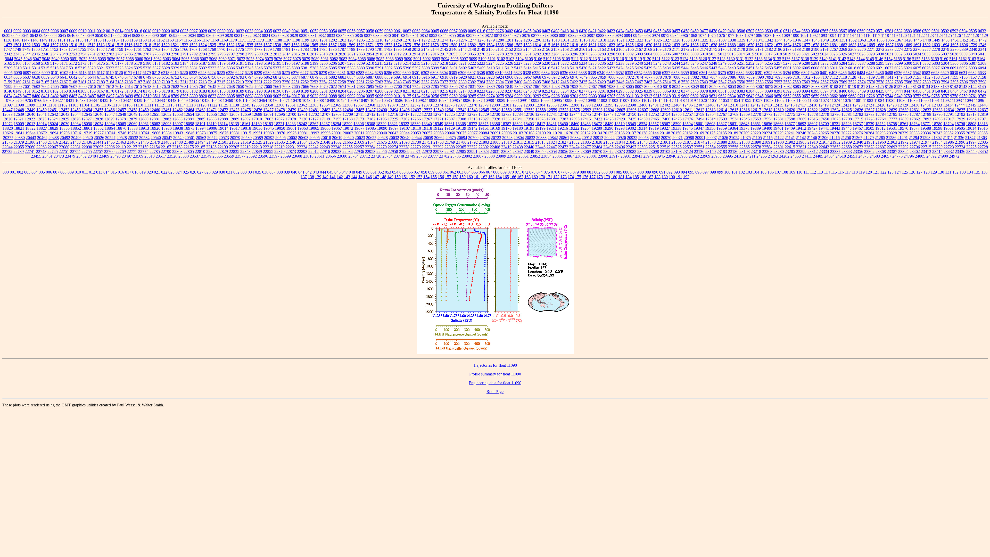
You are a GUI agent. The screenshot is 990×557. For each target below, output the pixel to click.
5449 (732, 68)
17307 (449, 119)
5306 (964, 63)
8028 (685, 86)
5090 (408, 58)
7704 (407, 86)
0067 (453, 31)
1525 (212, 45)
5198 (305, 63)
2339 (964, 49)
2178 (732, 49)
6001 (787, 68)
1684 (861, 45)
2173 (694, 49)
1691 (917, 45)
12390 (585, 105)
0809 (220, 35)
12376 (449, 105)
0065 (435, 31)
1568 (342, 45)
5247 (704, 63)
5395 (398, 68)
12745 (586, 114)
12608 (654, 110)
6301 (416, 72)
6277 (304, 72)
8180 (184, 91)
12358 (268, 105)
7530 (685, 82)
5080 (315, 58)
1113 (841, 35)
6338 (583, 72)
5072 (241, 58)
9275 (500, 96)
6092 (963, 68)
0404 (518, 31)
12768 (733, 114)
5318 (73, 68)
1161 (152, 40)
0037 (277, 31)
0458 (685, 31)
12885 (200, 119)
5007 (676, 54)
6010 (824, 68)
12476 (257, 110)
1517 (138, 45)
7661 (277, 86)
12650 (143, 114)
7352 (425, 82)
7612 (110, 86)
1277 (472, 40)
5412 (509, 68)
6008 (815, 68)
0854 (442, 35)
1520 (165, 45)
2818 (323, 54)
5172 (73, 63)
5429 (648, 68)
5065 (185, 58)
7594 (945, 82)
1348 (815, 40)
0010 (82, 31)
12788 (926, 114)
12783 (869, 114)
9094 (361, 96)
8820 (203, 96)
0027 (193, 31)
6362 (712, 72)
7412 (555, 82)
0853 (433, 35)
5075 (269, 58)
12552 (529, 110)
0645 (62, 35)
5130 (731, 58)
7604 (45, 86)
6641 (64, 77)
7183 (101, 82)
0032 (240, 31)
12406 (687, 105)
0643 (43, 35)
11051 (713, 100)
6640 (55, 77)
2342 (8, 54)
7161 (26, 82)
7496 (657, 82)
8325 (639, 91)
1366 (890, 40)
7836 (481, 86)
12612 (699, 110)
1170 (233, 40)
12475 (246, 110)
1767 (193, 49)
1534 (240, 45)
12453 (75, 110)
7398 (509, 82)
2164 (611, 49)
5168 (36, 63)
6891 (398, 77)
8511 (157, 96)
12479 (291, 110)
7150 (908, 77)
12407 (699, 105)
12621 (801, 110)
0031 (231, 31)
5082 (334, 58)
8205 (351, 91)
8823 (212, 96)
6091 (954, 68)
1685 (871, 45)
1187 (269, 40)
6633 (982, 72)
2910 (379, 54)
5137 (795, 58)
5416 (546, 68)
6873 (286, 77)
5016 (759, 54)
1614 (537, 45)
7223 (277, 82)
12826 (75, 119)
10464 (262, 100)
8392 (787, 91)
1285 (528, 40)
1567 (332, 45)
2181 (759, 49)
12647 (109, 114)
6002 (797, 68)
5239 (629, 63)
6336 (564, 72)
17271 (438, 119)
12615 (733, 110)
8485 (73, 96)
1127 (966, 35)
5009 (694, 54)
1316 (583, 40)
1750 (35, 49)
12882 (166, 119)
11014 (658, 100)
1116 (867, 35)
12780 (835, 114)
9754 (926, 96)
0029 (212, 31)
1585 (500, 45)
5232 (564, 63)
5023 (815, 54)
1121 (912, 35)
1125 (948, 35)
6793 (240, 77)
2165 (620, 49)
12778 (812, 114)
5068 (213, 58)
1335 (704, 40)
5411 (500, 68)
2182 (769, 49)
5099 (473, 58)
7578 (880, 82)
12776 (801, 114)
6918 (444, 77)
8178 (166, 91)
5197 (296, 63)
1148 (34, 40)
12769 (744, 114)
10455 (194, 100)
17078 (291, 119)
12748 (608, 114)
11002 (602, 100)
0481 (732, 31)
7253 (314, 82)
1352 (852, 40)
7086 (732, 77)
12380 (495, 105)
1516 (128, 45)
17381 (552, 119)
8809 (193, 96)
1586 (509, 45)
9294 (546, 96)
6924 (500, 77)
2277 (926, 49)
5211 (379, 63)
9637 (741, 96)
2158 (564, 49)
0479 (722, 31)
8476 (17, 96)
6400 (815, 72)
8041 (704, 86)
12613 (710, 110)
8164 (73, 91)
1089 (786, 35)
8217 (462, 91)
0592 (945, 31)
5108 (556, 58)
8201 (323, 91)
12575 (575, 110)
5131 (740, 58)
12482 (325, 110)
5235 (592, 63)
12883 (177, 119)
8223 (481, 91)
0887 (591, 35)
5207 (342, 63)
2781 (91, 54)
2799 (249, 54)
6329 (536, 72)
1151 (61, 40)
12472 (223, 110)
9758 (954, 96)
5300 (908, 63)
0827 (275, 35)
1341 (760, 40)
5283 (834, 63)
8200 (314, 91)
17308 (461, 119)
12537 (427, 110)
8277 (583, 91)
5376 (268, 68)
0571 (880, 31)
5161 (953, 58)
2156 (546, 49)
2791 (184, 54)
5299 (899, 63)
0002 (17, 31)
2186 (778, 49)
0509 (769, 31)
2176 (722, 49)
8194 (268, 91)
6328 (527, 72)
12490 (382, 110)
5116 (620, 58)
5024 (824, 54)
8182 (193, 91)
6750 (156, 77)
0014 (119, 31)
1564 (305, 45)
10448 (171, 100)
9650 (778, 96)
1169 (224, 40)
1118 (885, 35)
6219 (174, 72)
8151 (26, 91)
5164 (981, 58)
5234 (583, 63)
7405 (537, 82)
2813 (277, 54)
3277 (490, 54)
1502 (26, 45)
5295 (880, 63)
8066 (750, 86)
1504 (45, 45)
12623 (824, 110)
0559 (806, 31)
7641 (203, 86)
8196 (277, 91)
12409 (721, 105)
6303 (434, 72)
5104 (519, 58)
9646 (769, 96)
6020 (871, 68)
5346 (258, 68)
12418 (812, 105)
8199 (305, 91)
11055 (746, 100)
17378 (540, 119)
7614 (129, 86)
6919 (453, 77)
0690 (155, 35)
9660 (824, 96)
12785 (892, 114)
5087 (380, 58)
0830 (303, 35)
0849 (405, 35)
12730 (495, 114)
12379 (483, 105)
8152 (36, 91)
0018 (147, 31)
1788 (351, 49)
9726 (871, 96)
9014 (286, 96)
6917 (435, 77)
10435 (103, 100)
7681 (351, 86)
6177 (137, 72)
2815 (296, 54)
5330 (184, 68)
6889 (388, 77)
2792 (193, 54)
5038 (954, 54)
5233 (574, 63)
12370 (392, 105)
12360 (279, 105)
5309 (8, 68)
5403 (472, 68)
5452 (759, 68)
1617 (564, 45)
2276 (917, 49)
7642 (212, 86)
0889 (609, 35)
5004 (648, 54)
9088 (333, 96)
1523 (193, 45)
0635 (6, 35)
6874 (296, 77)
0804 (192, 35)
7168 (73, 82)
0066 (444, 31)
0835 (349, 35)
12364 (324, 105)
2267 (834, 49)
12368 (370, 105)
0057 (361, 31)
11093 (957, 100)
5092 (427, 58)
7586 (908, 82)
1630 (648, 45)
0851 (414, 35)
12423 (857, 105)
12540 (438, 110)
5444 (685, 68)
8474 (8, 96)
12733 (506, 114)
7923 (555, 86)
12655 (200, 114)
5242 (657, 63)
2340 (973, 49)
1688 (899, 45)
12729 (483, 114)
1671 (759, 45)
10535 (387, 100)
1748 (17, 49)
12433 (937, 105)
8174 (138, 91)
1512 (91, 45)
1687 (889, 45)
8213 (425, 91)
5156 (907, 58)
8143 (963, 86)
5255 (769, 63)
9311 (630, 96)
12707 (325, 114)
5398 (426, 68)
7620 (166, 86)
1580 (453, 45)
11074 (835, 100)
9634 (732, 96)
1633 (676, 45)
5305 (954, 63)
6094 (982, 68)
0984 (674, 35)
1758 (110, 49)
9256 (435, 96)
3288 (592, 54)
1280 (500, 40)
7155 (954, 77)
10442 (148, 100)
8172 (119, 91)
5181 (156, 63)
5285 (852, 63)
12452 (64, 110)
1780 (277, 49)
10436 (114, 100)
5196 (286, 63)
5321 (101, 68)
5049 (55, 58)
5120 (647, 58)
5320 (91, 68)
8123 (870, 86)
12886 (211, 119)
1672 (769, 45)
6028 (945, 68)
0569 (861, 31)
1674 (787, 45)
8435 (880, 91)
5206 (333, 63)
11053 (724, 100)
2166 (629, 49)
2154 (527, 49)
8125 (880, 86)
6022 (889, 68)
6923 (490, 77)
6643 (82, 77)
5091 (417, 58)
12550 (506, 110)
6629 (944, 72)
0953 (646, 35)
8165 (82, 91)
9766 (38, 100)
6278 (314, 72)
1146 (16, 40)
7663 (286, 86)
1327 (667, 40)
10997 (579, 100)
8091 (825, 86)
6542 (917, 72)
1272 (426, 40)
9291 (528, 96)
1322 (630, 40)
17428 (608, 119)
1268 (398, 40)
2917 (444, 54)
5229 (537, 63)
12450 (41, 110)
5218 (444, 63)
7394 (500, 82)
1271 (416, 40)
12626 (858, 110)
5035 (926, 54)
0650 (99, 35)
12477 (268, 110)
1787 (342, 49)
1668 (732, 45)
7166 (54, 82)
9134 (416, 96)
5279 (797, 63)
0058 (370, 31)
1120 (903, 35)
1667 (722, 45)
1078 (739, 35)
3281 (527, 54)
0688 (136, 35)
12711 (359, 114)
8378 (704, 91)
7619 (156, 86)
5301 (917, 63)
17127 (313, 119)
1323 (639, 40)
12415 (778, 105)
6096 (18, 72)
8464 (954, 91)
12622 (812, 110)
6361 (703, 72)
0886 (582, 35)
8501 (138, 96)
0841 (396, 35)
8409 (861, 91)
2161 (583, 49)
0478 (713, 31)
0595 (973, 31)
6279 (323, 72)
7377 (444, 82)
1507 (54, 45)
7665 (296, 86)
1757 (100, 49)
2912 (397, 54)
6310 (499, 72)
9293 (537, 96)
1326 (658, 40)
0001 (8, 31)
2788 (156, 54)
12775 (790, 114)
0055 (342, 31)
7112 (834, 77)
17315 (472, 119)
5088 (389, 58)
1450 (945, 40)
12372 (415, 105)
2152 (509, 49)
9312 (639, 96)
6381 (731, 72)
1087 (767, 35)
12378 (472, 105)
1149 (43, 40)
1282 (518, 40)
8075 (769, 86)
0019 (156, 31)
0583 (908, 31)
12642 (53, 114)
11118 (191, 105)
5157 (916, 58)
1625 (629, 45)
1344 (778, 40)
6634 (8, 77)
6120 (119, 72)
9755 (935, 96)
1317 (593, 40)
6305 (453, 72)
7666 (305, 86)
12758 (699, 114)
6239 (267, 72)
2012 (416, 49)
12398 (631, 105)
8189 (240, 91)
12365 (336, 105)
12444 (959, 105)
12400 (642, 105)
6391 (759, 72)
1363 (862, 40)
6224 (212, 72)
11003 (613, 100)
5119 (638, 58)
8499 (129, 96)
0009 (73, 31)
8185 (221, 91)
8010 (658, 86)
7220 (249, 82)
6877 (305, 77)
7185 (119, 82)
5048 (46, 58)
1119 (894, 35)
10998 (591, 100)
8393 (797, 91)
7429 (602, 82)
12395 (608, 105)
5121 (656, 58)
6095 (8, 72)
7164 (36, 82)
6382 (740, 72)
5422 (602, 68)
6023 (898, 68)
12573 (563, 110)
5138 (805, 58)
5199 (314, 63)
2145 (444, 49)
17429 (620, 119)
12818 (971, 114)
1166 (197, 40)
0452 (629, 31)
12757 (688, 114)
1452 (964, 40)
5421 (592, 68)
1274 (444, 40)
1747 (8, 49)
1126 (957, 35)
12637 (983, 110)
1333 (685, 40)
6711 (101, 77)
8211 (407, 91)
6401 (824, 72)
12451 (53, 110)
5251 (741, 63)
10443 (160, 100)
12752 (654, 114)
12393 (597, 105)
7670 (323, 86)
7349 (416, 82)
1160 (143, 40)
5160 (944, 58)
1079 (749, 35)
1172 (251, 40)
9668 (852, 96)
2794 (203, 54)
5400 (444, 68)
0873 (498, 35)
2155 (537, 49)
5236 (602, 63)
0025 (184, 31)
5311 (27, 68)
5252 (750, 63)
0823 (257, 35)
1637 (704, 45)
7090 (760, 77)
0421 (592, 31)
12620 (790, 110)
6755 (203, 77)
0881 (563, 35)
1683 (852, 45)
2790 (175, 54)
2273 (889, 49)
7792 (444, 86)
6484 (861, 72)
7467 (639, 82)
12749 (620, 114)
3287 (583, 54)
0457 (676, 31)
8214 (435, 91)
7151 (917, 77)
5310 (17, 68)
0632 (982, 31)
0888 (600, 35)
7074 (639, 77)
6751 (166, 77)
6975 (565, 77)
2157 (555, 49)
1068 (693, 35)
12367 (358, 105)
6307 (471, 72)
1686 (880, 45)
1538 (277, 45)
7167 (64, 82)
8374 (685, 91)
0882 (572, 35)
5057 (120, 58)
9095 (370, 96)
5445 (694, 68)
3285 (564, 54)
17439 (642, 119)
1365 (880, 40)
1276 (463, 40)
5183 (175, 63)
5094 (445, 58)
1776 (240, 49)
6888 (379, 77)
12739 (540, 114)
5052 (83, 58)
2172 (685, 49)
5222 (472, 63)
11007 (624, 100)
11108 (128, 105)
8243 (518, 91)
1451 (955, 40)
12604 (609, 110)
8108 (834, 86)
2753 (73, 54)
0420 (583, 31)
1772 (230, 49)
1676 (797, 45)
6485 (870, 72)
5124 (684, 58)
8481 (45, 96)
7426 (592, 82)
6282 (351, 72)
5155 (898, 58)
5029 (871, 54)
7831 (472, 86)
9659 (815, 96)
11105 (95, 105)
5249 (722, 63)
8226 (490, 91)
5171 (64, 63)
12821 (18, 119)
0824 (266, 35)
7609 (82, 86)
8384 (750, 91)
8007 (639, 86)
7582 (889, 82)
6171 (128, 72)
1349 (825, 40)
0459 (694, 31)
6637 (27, 77)
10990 (511, 100)
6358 (675, 72)
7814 (463, 86)
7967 (593, 86)
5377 (277, 68)
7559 (797, 82)
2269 (852, 49)
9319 (676, 96)
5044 (9, 58)
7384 (481, 82)
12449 (30, 110)
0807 (210, 35)
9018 (305, 96)
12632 (926, 110)
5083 (343, 58)
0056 (351, 31)
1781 (286, 49)
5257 (778, 63)
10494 (341, 100)
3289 (602, 54)
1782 (295, 49)
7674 (342, 86)
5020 (796, 54)
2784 (119, 54)
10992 (534, 100)
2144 (435, 49)
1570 (360, 45)
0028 (203, 31)
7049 (583, 77)
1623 (611, 45)
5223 (481, 63)
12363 (313, 105)
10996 (568, 100)
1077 (730, 35)
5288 (871, 63)
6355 (648, 72)
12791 (949, 114)
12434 (948, 105)
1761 (138, 49)
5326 (147, 68)
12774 (778, 114)
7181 (82, 82)
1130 (7, 40)
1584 (490, 45)
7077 (648, 77)
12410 (733, 105)
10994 (545, 100)
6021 (880, 68)
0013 (110, 31)
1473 (8, 45)
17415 (586, 119)
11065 (802, 100)
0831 (312, 35)
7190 (166, 82)
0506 (741, 31)
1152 (71, 40)
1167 (206, 40)
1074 (702, 35)
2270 (861, 49)
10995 (557, 100)
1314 (565, 40)
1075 (711, 35)
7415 (564, 82)
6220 (184, 72)
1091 (804, 35)
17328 (495, 119)
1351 (843, 40)
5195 (277, 63)
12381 (506, 105)
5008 (685, 54)
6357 (666, 72)
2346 (45, 54)
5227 (518, 63)
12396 (619, 105)
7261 (360, 82)
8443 (889, 91)
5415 (537, 68)
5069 (222, 58)
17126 (302, 119)
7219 (240, 82)
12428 (891, 105)
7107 (825, 77)
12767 (722, 114)
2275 (908, 49)
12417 (801, 105)
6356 (657, 72)
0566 (833, 31)
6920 (463, 77)
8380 (713, 91)
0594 (963, 31)
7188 (147, 82)
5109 (566, 58)
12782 (858, 114)
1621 (592, 45)
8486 (82, 96)
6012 (843, 68)
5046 (27, 58)
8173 (129, 91)
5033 (908, 54)
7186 (129, 82)
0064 (426, 31)
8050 (713, 86)
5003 (639, 54)
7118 (843, 77)
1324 (648, 40)
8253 (555, 91)
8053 (732, 86)
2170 (667, 49)
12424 (869, 105)
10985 (455, 100)
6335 (555, 72)
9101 (398, 96)
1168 (215, 40)
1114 (850, 35)
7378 (453, 82)
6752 (175, 77)
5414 (527, 68)
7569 (843, 82)
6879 (314, 77)
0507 (750, 31)
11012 (646, 100)
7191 (175, 82)
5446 (704, 68)
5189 (221, 63)
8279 (592, 91)
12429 (903, 105)
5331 (193, 68)
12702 (314, 114)
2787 (147, 54)
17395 (574, 119)
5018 (778, 54)
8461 (945, 91)
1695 (954, 45)
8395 (815, 91)
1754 (73, 49)
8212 (416, 91)
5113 (593, 58)
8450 (917, 91)
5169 (45, 63)
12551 (518, 110)
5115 (611, 58)
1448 (927, 40)
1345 (787, 40)
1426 (908, 40)
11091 (935, 100)
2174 (704, 49)
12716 (393, 114)
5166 (17, 63)
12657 (223, 114)
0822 (247, 35)
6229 (258, 72)
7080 (676, 77)
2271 (871, 49)
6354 (638, 72)
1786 (332, 49)
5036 (935, 54)
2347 (54, 54)
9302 (583, 96)
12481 (314, 110)
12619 (778, 110)
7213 (203, 82)
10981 (409, 100)
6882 (333, 77)
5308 (982, 63)
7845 (500, 86)
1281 (509, 40)
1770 (221, 49)
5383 (314, 68)
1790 (370, 49)
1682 (843, 45)
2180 (750, 49)
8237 (509, 91)
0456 (667, 31)
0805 (201, 35)
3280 (518, 54)
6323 (518, 72)
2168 (648, 49)
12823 (41, 119)
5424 (620, 68)
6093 (973, 68)
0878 (544, 35)
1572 (379, 45)
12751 (642, 114)
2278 (936, 49)
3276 (481, 54)
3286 (574, 54)
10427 (58, 100)
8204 (342, 91)
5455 (778, 68)
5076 (278, 58)
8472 (982, 91)
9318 (667, 96)
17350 (529, 119)
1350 (834, 40)
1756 (91, 49)
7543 (704, 82)
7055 (593, 77)
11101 (52, 105)
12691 (268, 114)
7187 (138, 82)
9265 (472, 96)
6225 (221, 72)
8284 (611, 91)
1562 (286, 45)
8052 (723, 86)
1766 (184, 49)
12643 (64, 114)
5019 (787, 54)
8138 (935, 86)
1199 (305, 40)
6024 (908, 68)
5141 (833, 58)
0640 (15, 35)
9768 (47, 100)
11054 (735, 100)
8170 (110, 91)
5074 (259, 58)
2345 (36, 54)
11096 (979, 100)
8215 (444, 91)
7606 (64, 86)
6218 (165, 72)
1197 (287, 40)
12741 (552, 114)
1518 (147, 45)
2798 (240, 54)
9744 (889, 96)
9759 (963, 96)
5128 (721, 58)
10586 (398, 100)
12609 (665, 110)
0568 (852, 31)
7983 (611, 86)
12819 (983, 114)
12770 (756, 114)
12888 (223, 119)
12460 (155, 110)
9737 (880, 96)
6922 (481, 77)
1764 (165, 49)
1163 (170, 40)
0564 (815, 31)
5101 (492, 58)
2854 (370, 54)
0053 (323, 31)
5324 (129, 68)
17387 (563, 119)
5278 (787, 63)
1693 (936, 45)
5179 (138, 63)
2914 (416, 54)
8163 (64, 91)
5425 (629, 68)
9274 (490, 96)
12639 (19, 114)
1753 (63, 49)
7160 (17, 82)
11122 (212, 105)
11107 (117, 105)
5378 (286, 68)
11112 (159, 105)
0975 (665, 35)
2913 (407, 54)
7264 (388, 82)
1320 (611, 40)
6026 (926, 68)
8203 (333, 91)
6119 (110, 72)
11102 (63, 105)
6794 (249, 77)
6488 (889, 72)
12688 (257, 114)
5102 (501, 58)
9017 (296, 96)
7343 (397, 82)
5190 (231, 63)
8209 (388, 91)
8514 (166, 96)
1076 (721, 35)
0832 (322, 35)
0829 (294, 35)
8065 (741, 86)
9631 (713, 96)
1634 (685, 45)
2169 (657, 49)
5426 (639, 68)
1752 (54, 49)
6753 (184, 77)
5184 (184, 63)
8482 (55, 96)
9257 (444, 96)
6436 (842, 72)
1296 (537, 40)
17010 (257, 119)
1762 (147, 49)
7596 (964, 82)
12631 (915, 110)
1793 (388, 49)
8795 (184, 96)
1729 (973, 45)
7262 (370, 82)
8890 (221, 96)
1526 (221, 45)
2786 (138, 54)
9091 (342, 96)
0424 (620, 31)
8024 (676, 86)
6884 (351, 77)
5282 (824, 63)
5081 (324, 58)
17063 (268, 119)
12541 (450, 110)
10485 (307, 100)
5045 (18, 58)
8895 (231, 96)
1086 (758, 35)
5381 (305, 68)
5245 (685, 63)
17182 (370, 119)
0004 (36, 31)
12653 (177, 114)
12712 (370, 114)
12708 (336, 114)
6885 (361, 77)
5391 (379, 68)
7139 (871, 77)
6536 (898, 72)
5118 (629, 58)
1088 (776, 35)
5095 (454, 58)
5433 (657, 68)
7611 (101, 86)
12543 (472, 110)
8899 (258, 96)
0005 (45, 31)
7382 (472, 82)
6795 (258, 77)
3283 (546, 54)
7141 (889, 77)
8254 (564, 91)
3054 (462, 54)
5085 (362, 58)
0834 (340, 35)
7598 (982, 82)
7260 (351, 82)
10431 (69, 100)
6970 (546, 77)
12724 (438, 114)
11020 (702, 100)
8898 (249, 96)
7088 (741, 77)
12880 (143, 119)
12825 (64, 119)
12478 (280, 110)
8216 (453, 91)
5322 (110, 68)
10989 (500, 100)
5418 (564, 68)
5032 (898, 54)
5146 (879, 58)
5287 (861, 63)
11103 (73, 105)
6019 (861, 68)
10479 (296, 100)
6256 (277, 72)
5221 (462, 63)
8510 (147, 96)
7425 (583, 82)
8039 (695, 86)
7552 (750, 82)
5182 (166, 63)
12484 (348, 110)
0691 (164, 35)
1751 (45, 49)
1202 (333, 40)
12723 (427, 114)
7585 (899, 82)
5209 (361, 63)
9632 (722, 96)
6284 (369, 72)
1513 (100, 45)
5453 (769, 68)
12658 (234, 114)
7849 (509, 86)
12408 (710, 105)
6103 (73, 72)
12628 (881, 110)
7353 (435, 82)
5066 (195, 58)
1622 (602, 45)
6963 (518, 77)
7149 (898, 77)
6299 (397, 72)
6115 (92, 72)
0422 (602, 31)
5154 (888, 58)
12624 (835, 110)
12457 (121, 110)
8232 (500, 91)
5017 (768, 54)
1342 (769, 40)
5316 (54, 68)
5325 (138, 68)
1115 (859, 35)
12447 (7, 110)
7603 (36, 86)
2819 (333, 54)
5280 (806, 63)
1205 (361, 40)
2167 (639, 49)
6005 (806, 68)
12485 (359, 110)
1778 (258, 49)
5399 (435, 68)
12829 (109, 119)
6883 (342, 77)
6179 (147, 72)
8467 (964, 91)
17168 (347, 119)
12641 (41, 114)
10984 (443, 100)
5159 (935, 58)
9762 (982, 96)
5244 (676, 63)
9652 (787, 96)
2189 (806, 49)
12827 (86, 119)
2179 (741, 49)
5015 (750, 54)
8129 (907, 86)
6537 (907, 72)
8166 (91, 91)
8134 (926, 86)
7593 (936, 82)
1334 (695, 40)
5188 (212, 63)
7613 (119, 86)
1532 (230, 45)
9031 (323, 96)
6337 (573, 72)
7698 (379, 86)
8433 (871, 91)
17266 (415, 119)
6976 (574, 77)
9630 (704, 96)
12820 (7, 119)
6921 (472, 77)
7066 (611, 77)
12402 (665, 105)
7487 (648, 82)
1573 (388, 45)
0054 (333, 31)
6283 (360, 72)
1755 (82, 49)
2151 (500, 49)
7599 (8, 86)
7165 (45, 82)
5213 (397, 63)
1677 (806, 45)
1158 (125, 40)
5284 (843, 63)
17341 (518, 119)
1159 (134, 40)
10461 (239, 100)
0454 (648, 31)
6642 (73, 77)
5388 (351, 68)
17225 (393, 119)
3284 (555, 54)
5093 (436, 58)
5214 (407, 63)
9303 (593, 96)
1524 (203, 45)
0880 (554, 35)
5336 (231, 68)
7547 (722, 82)
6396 (796, 72)
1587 (518, 45)
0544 (796, 31)
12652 (166, 114)
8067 (760, 86)
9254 (426, 96)
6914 (407, 77)
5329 (175, 68)
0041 (296, 31)
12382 (517, 105)
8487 (92, 96)
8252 (546, 91)
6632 (972, 72)
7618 (147, 86)
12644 (75, 114)
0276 (500, 31)
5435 (676, 68)
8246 (527, 91)
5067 (204, 58)
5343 (240, 68)
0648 (80, 35)
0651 (108, 35)
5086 (371, 58)
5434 (667, 68)
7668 (314, 86)
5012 (722, 54)
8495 (101, 96)
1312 (546, 40)
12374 (438, 105)
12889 (234, 119)
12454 (87, 110)
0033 (249, 31)
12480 (302, 110)
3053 (453, 54)
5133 (758, 58)
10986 (466, 100)
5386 (342, 68)
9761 (973, 96)
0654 (127, 35)
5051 (74, 58)
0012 (101, 31)
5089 (399, 58)
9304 (602, 96)
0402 (509, 31)
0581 (889, 31)
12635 (960, 110)
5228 (527, 63)
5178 (129, 63)
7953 (574, 86)
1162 (161, 40)
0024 (175, 31)
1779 (267, 49)
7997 (620, 86)
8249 (537, 91)
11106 (106, 105)
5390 (370, 68)
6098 (36, 72)
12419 (823, 105)
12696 (280, 114)
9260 (453, 96)
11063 (791, 100)
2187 (787, 49)
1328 (676, 40)
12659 (246, 114)
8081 (778, 86)
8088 (815, 86)
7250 (286, 82)
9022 (314, 96)
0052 (314, 31)
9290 (518, 96)
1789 (360, 49)
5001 (620, 54)
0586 (917, 31)
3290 (611, 54)
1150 (52, 40)
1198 (296, 40)
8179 (175, 91)
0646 (71, 35)
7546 (713, 82)
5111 (575, 58)
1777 (249, 49)
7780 (426, 86)
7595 (954, 82)
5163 (972, 58)
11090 (924, 100)
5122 (666, 58)
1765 (175, 49)
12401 (653, 105)
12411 (744, 105)
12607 (643, 110)
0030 (221, 31)
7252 (305, 82)
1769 (212, 49)
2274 (899, 49)
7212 (193, 82)
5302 (926, 63)
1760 (128, 49)
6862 (268, 77)
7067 (620, 77)
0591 (935, 31)
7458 (629, 82)
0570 (871, 31)
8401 (834, 91)
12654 (189, 114)
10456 (205, 100)
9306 (620, 96)
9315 (657, 96)
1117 (876, 35)
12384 (540, 105)
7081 (685, 77)
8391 (778, 91)
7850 (518, 86)
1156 (107, 40)
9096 (379, 96)
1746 (982, 45)
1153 (80, 40)
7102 (806, 77)
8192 (249, 91)
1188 (278, 40)
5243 (667, 63)
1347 (806, 40)
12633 (937, 110)
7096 (787, 77)
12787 (915, 114)
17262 (404, 119)
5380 (296, 68)
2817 (314, 54)
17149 (325, 119)
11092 (946, 100)
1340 (750, 40)
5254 (759, 63)
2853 (361, 54)
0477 (704, 31)
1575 (407, 45)
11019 (691, 100)
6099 (46, 72)
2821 (351, 54)
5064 (176, 58)
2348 (64, 54)
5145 (870, 58)
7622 (175, 86)
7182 (91, 82)
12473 (234, 110)
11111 (148, 105)
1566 (323, 45)
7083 (704, 77)
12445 (971, 105)
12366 (347, 105)
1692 (926, 45)
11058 (768, 100)
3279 (509, 54)
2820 (342, 54)
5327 (156, 68)
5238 (620, 63)
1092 (814, 35)
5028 (861, 54)
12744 (574, 114)
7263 (379, 82)
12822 (30, 119)
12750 (631, 114)
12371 (404, 105)
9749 (898, 96)
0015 (129, 31)
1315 (574, 40)
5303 (936, 63)
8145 (982, 86)
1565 (314, 45)
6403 (833, 72)
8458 (936, 91)
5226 (509, 63)
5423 (611, 68)
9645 (759, 96)
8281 (602, 91)
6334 (545, 72)
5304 (945, 63)
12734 (518, 114)
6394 (787, 72)
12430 (914, 105)
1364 (871, 40)
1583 (481, 45)
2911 (388, 54)
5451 (750, 68)
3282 (537, 54)
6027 (935, 68)
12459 (143, 110)
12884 (189, 119)
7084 (713, 77)
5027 (852, 54)
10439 (137, 100)
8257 (574, 91)
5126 (703, 58)
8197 (286, 91)
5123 (675, 58)
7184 (110, 82)
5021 (806, 54)
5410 (490, 68)
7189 (156, 82)
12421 (846, 105)
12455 (98, 110)
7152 (926, 77)
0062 (407, 31)
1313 (555, 40)
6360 (694, 72)
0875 (517, 35)
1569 (351, 45)
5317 (64, 68)
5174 (91, 63)
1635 (694, 45)
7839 (490, 86)
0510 (778, 31)
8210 (398, 91)
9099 (388, 96)
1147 (25, 40)
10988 (489, 100)
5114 (602, 58)
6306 (462, 72)
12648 (121, 114)
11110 (138, 105)
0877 (535, 35)
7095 (778, 77)
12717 (404, 114)
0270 (490, 31)
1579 (444, 45)
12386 (563, 105)
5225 (500, 63)
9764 (19, 100)
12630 (903, 110)
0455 (657, 31)
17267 (427, 119)
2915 (425, 54)
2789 (166, 54)
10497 (364, 100)
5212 (388, 63)
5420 (583, 68)
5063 (167, 58)
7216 (230, 82)
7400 (518, 82)
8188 (231, 91)
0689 (145, 35)
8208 (379, 91)
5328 (166, 68)
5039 (963, 54)
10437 (126, 100)
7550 (741, 82)
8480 (36, 96)
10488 (319, 100)
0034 (258, 31)
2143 (425, 49)
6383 (750, 72)
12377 (461, 105)
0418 (564, 31)
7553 (759, 82)
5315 (45, 68)
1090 (795, 35)
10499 (375, 100)
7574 (861, 82)
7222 (267, 82)
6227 (239, 72)
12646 (98, 114)
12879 (132, 119)
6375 (722, 72)
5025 (833, 54)
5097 (464, 58)
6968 (537, 77)
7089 (750, 77)
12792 (960, 114)
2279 (945, 49)
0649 (90, 35)
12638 (7, 114)
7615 (138, 86)
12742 (563, 114)
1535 (249, 45)
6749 (147, 77)
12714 (381, 114)
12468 (200, 110)
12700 (291, 114)
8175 (147, 91)
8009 (648, 86)
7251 (295, 82)
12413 (767, 105)
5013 (731, 54)
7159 (8, 82)
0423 (611, 31)
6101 (55, 72)
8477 (27, 96)
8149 (17, 91)
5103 (510, 58)
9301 (574, 96)
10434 (92, 100)
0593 (954, 31)
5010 (704, 54)
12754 (665, 114)
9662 (834, 96)
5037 (945, 54)
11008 (635, 100)
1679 (824, 45)
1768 (203, 49)
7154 (945, 77)
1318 (602, 40)
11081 (857, 100)
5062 (157, 58)
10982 (421, 100)
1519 (156, 45)
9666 (843, 96)
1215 (370, 40)
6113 (83, 72)
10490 (330, 100)
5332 (203, 68)
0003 (27, 31)
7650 (240, 86)
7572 (852, 82)
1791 (379, 49)
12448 (19, 110)
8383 (741, 91)
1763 (156, 49)
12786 (903, 114)
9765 (29, 100)
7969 (602, 86)
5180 (147, 63)
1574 (397, 45)
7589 (926, 82)
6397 (805, 72)
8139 (944, 86)
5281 (815, 63)
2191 (824, 49)
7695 (370, 86)
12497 (416, 110)
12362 (302, 105)
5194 (268, 63)
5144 (860, 58)
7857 (528, 86)
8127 (898, 86)
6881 (323, 77)
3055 (472, 54)
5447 (713, 68)
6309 (490, 72)
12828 (98, 119)
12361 (290, 105)
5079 (306, 58)
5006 (667, 54)
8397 (824, 91)
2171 (676, 49)
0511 (787, 31)
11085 (890, 100)
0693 (182, 35)
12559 (552, 110)
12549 (495, 110)
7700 (398, 86)
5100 (482, 58)
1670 (750, 45)
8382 (732, 91)
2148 (472, 49)
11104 (84, 105)
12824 (52, 119)
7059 (602, 77)
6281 (341, 72)
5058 (130, 58)
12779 (824, 114)
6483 (852, 72)
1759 (119, 49)
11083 (868, 100)
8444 (899, 91)
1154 (89, 40)
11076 (846, 100)
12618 (767, 110)
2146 (453, 49)
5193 (258, 63)
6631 (963, 72)
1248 (388, 40)
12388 (574, 105)
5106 (538, 58)
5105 (529, 58)
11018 (680, 100)
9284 (509, 96)
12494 (393, 110)
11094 (968, 100)
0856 (461, 35)
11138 (234, 105)
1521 (175, 45)
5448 (722, 68)
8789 (175, 96)
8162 (54, 91)
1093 (823, 35)
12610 (677, 110)
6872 (277, 77)
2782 (101, 54)
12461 (166, 110)
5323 (119, 68)
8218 (472, 91)
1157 (116, 40)
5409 (481, 68)
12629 (892, 110)
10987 (477, 100)
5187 (203, 63)
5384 (323, 68)
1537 (267, 45)
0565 (824, 31)
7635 (193, 86)
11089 (913, 100)
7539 (694, 82)
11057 (757, 100)
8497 (110, 96)
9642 (750, 96)
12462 (177, 110)
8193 (258, 91)
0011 (92, 31)
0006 (55, 31)
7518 (676, 82)
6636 (17, 77)
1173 (260, 40)
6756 (212, 77)
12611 (688, 110)
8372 (676, 91)
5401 (453, 68)
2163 (602, 49)
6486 (880, 72)
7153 (935, 77)
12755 (676, 114)
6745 (110, 77)
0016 (138, 31)
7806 (453, 86)
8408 (852, 91)
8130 (917, 86)
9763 (10, 100)
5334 (221, 68)
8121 (861, 86)
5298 (889, 63)
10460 (228, 100)
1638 (713, 45)
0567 (843, 31)
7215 (221, 82)
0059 (379, 31)
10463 (250, 100)
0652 (117, 35)
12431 (925, 105)
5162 (963, 58)
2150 (490, 49)
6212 (156, 72)
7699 (388, 86)
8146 (8, 91)
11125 (223, 105)
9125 (407, 96)
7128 (852, 77)
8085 (797, 86)
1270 (407, 40)
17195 (381, 119)
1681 (834, 45)
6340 (601, 72)
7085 (723, 77)
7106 (815, 77)
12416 (789, 105)
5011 (713, 54)
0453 (639, 31)
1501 (17, 45)
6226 (230, 72)
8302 (629, 91)
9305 (611, 96)
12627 (869, 110)
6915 (416, 77)
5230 (546, 63)
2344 (26, 54)
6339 (592, 72)
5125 (693, 58)
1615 (546, 45)
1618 (574, 45)
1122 (921, 35)
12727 (461, 114)
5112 (584, 58)
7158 (982, 77)
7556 (769, 82)
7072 (630, 77)
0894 (628, 35)
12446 (982, 105)
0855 (452, 35)
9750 (908, 96)
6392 (768, 72)
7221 (258, 82)
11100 (41, 105)
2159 (574, 49)
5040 (973, 54)
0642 (34, 35)
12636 (971, 110)
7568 (834, 82)
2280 (954, 49)
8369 (667, 91)
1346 (797, 40)
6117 (101, 72)
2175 (713, 49)
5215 (416, 63)
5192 (249, 63)
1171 (242, 40)
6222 (193, 72)
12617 (756, 110)
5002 (629, 54)
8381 (722, 91)
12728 (472, 114)
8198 (296, 91)
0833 (331, 35)
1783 (305, 49)
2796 (221, 54)
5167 (26, 63)
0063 (416, 31)
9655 (797, 96)
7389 (490, 82)
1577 (425, 45)
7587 (917, 82)
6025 (917, 68)
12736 (529, 114)
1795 (397, 49)
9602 (694, 96)
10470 (273, 100)
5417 (555, 68)
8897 (240, 96)
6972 (555, 77)
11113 (170, 105)
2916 (435, 54)
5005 (657, 54)
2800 (258, 54)
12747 (597, 114)
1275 (453, 40)
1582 (472, 45)
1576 (416, 45)
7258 (342, 82)
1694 (945, 45)
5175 (101, 63)
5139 (814, 58)
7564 (815, 82)
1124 (939, 35)
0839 (377, 35)
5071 (232, 58)
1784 (314, 49)
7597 (973, 82)
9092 (351, 96)
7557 (778, 82)
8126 (889, 86)
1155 (98, 40)
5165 (8, 63)
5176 (110, 63)
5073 (250, 58)
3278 (500, 54)
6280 (332, 72)
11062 (779, 100)
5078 (297, 58)
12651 (155, 114)
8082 (787, 86)
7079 (667, 77)
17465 (654, 119)
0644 (52, 35)
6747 (129, 77)
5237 (611, 63)
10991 (523, 100)
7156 (963, 77)
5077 (287, 58)
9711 (861, 96)
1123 (930, 35)
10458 (216, 100)
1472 (982, 40)
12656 (212, 114)
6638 (36, 77)
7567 (824, 82)
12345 (245, 105)
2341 (982, 49)
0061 (398, 31)
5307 (973, 63)
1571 (370, 45)
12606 (631, 110)
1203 (342, 40)
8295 (620, 91)
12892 (245, 119)
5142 (842, 58)
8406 (843, 91)
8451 (926, 91)
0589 (926, 31)
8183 (203, 91)
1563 (295, 45)
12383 (529, 105)
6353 (629, 72)
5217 (435, 63)
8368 (657, 91)
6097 (27, 72)
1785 (323, 49)
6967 (528, 77)
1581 (462, 45)
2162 (592, 49)
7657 (258, 86)
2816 (305, 54)
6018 (852, 68)
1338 (732, 40)
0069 (472, 31)
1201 (323, 40)
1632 (667, 45)
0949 (637, 35)
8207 (370, 91)
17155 (336, 119)
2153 (518, 49)
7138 (861, 77)
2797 (231, 54)
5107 (547, 58)
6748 (138, 77)
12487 (370, 110)
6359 (685, 72)
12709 (348, 114)
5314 (36, 68)
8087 (806, 86)
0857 (470, 35)
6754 (193, 77)
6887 (370, 77)
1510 (73, 45)
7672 (333, 86)
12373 (427, 105)
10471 (284, 100)
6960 (509, 77)
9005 (277, 96)
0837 (368, 35)
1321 (620, 40)
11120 (202, 105)
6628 (935, 72)
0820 (229, 35)
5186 (193, 63)
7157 (973, 77)
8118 (852, 86)
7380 (462, 82)
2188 (797, 49)
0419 (574, 31)
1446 (917, 40)
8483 (64, 96)
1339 (741, 40)
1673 (778, 45)
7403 (527, 82)
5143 (851, 58)
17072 (279, 119)
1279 (490, 40)
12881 (155, 119)
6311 (509, 72)
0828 (284, 35)
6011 (834, 68)
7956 (583, 86)
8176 (156, 91)
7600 (17, 86)
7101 (797, 77)
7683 (361, 86)
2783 (110, 54)
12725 (449, 114)
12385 (551, 105)
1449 (936, 40)
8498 (120, 96)
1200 (314, 40)
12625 (847, 110)
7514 (667, 82)
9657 (806, 96)
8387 (759, 91)
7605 (55, 86)
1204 (351, 40)
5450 (741, 68)
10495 (353, 100)
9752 (917, 96)
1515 (119, 45)
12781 (847, 114)
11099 (30, 105)
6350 (610, 72)
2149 (481, 49)
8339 (648, 91)
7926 (565, 86)
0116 (481, 31)
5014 (741, 54)
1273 (435, 40)
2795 (212, 54)
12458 (132, 110)
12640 (30, 114)
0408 (555, 31)
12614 (722, 110)
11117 (180, 105)
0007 (64, 31)
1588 (527, 45)
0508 (759, 31)
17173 (359, 119)
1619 (583, 45)
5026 (843, 54)
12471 (212, 110)
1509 (64, 45)
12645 (87, 114)
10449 (182, 100)
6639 (45, 77)
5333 (212, 68)
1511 (82, 45)
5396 (407, 68)
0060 (388, 31)
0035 (268, 31)
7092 (769, 77)
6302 (425, 72)
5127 (712, 58)
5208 (351, 63)
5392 (388, 68)
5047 (37, 58)
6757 (221, 77)
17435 (631, 119)
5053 (92, 58)
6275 (286, 72)
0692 (173, 35)
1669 (741, 45)
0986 (684, 35)
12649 (132, 114)
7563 (806, 82)
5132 (749, 58)
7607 (73, 86)
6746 (119, 77)
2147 (462, 49)
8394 (806, 91)
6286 (388, 72)
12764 (710, 114)
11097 (8, 105)
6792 (231, 77)
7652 (249, 86)
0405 (527, 31)
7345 (407, 82)
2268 (843, 49)
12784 (881, 114)
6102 (64, 72)
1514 (110, 45)
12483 (336, 110)
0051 (305, 31)
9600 (685, 96)
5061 (148, 58)
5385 (333, 68)
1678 (815, 45)
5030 (880, 54)
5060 (139, 58)
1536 (258, 45)
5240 (639, 63)
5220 (453, 63)
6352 (620, 72)
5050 (65, 58)
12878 (121, 119)
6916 (426, 77)
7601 (27, 86)
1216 (379, 40)
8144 (972, 86)
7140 (880, 77)
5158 (925, 58)
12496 (404, 110)
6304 (444, 72)
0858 (479, 35)
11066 (813, 100)
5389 (361, 68)
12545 (484, 110)
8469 (973, 91)
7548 (732, 82)
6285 (379, 72)
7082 (695, 77)
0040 (286, 31)
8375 (694, 91)
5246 (694, 63)
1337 (723, 40)
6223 (202, 72)
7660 (268, 86)
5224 (490, 63)
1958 (407, 49)
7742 (416, 86)
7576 (871, 82)
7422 (574, 82)
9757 (945, 96)
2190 (815, 49)
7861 (537, 86)
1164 (179, 40)
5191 (240, 63)
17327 (483, 119)
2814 (286, 54)
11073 (824, 100)
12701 (302, 114)
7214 (212, 82)
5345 (249, 68)
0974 (656, 35)
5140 (823, 58)
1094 (832, 35)
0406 (537, 31)
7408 (546, 82)
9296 (555, 96)
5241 (648, 63)
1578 (435, 45)
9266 (481, 96)
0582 (898, 31)
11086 (901, 100)
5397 (416, 68)
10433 (80, 100)
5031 (889, 54)
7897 (546, 86)
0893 (619, 35)
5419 (574, 68)
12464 (189, 110)
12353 (256, 105)
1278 (481, 40)
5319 (82, 68)
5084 (352, 58)
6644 (92, 77)
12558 (540, 110)
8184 (212, 91)
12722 (415, 114)
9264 (463, 96)
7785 (435, 86)
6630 (954, 72)
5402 (463, 68)
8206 (361, 91)
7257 (332, 82)
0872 (489, 35)
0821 (238, 35)
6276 (295, 72)
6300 (406, 72)
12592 (586, 110)
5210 (370, 63)
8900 (268, 96)
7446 (620, 82)
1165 (188, 40)
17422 (597, 119)
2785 (129, 54)
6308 (481, 72)
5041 (982, 54)
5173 (82, 63)
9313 (648, 96)
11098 (19, 105)
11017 (669, 100)
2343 (17, 54)
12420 (835, 105)
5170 (54, 63)
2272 (880, 49)
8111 (843, 86)
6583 (926, 72)
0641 (25, 35)
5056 (111, 58)
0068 (463, 31)
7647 (221, 86)
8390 (769, 91)
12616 (744, 110)
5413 (518, 68)
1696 (964, 45)
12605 (620, 110)
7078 (658, 77)
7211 (184, 82)
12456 (109, 110)
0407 (546, 31)
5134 (768, 58)
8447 (908, 91)
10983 (432, 100)
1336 (713, 40)
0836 (359, 35)
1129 (984, 35)
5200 (323, 63)
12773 (767, 114)
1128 (975, 35)
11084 (879, 100)
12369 (381, 105)
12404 (676, 105)
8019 (667, 86)
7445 (611, 82)
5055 (102, 58)
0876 (526, 35)
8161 (45, 91)
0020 (166, 31)
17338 (506, 119)
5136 (786, 58)
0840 (387, 35)
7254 (323, 82)
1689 (908, 45)
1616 (555, 45)
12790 (937, 114)
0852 (424, 35)
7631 (184, 86)
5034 (917, 54)
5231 (555, 63)
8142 (954, 86)
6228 (249, 72)
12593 (597, 110)
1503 (36, 45)
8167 (101, 91)
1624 (620, 45)
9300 (565, 96)
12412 (755, 105)
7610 (92, 86)
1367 (899, 40)
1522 (184, 45)
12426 (880, 105)
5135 (777, 58)
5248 (713, 63)
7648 (231, 86)
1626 (639, 45)
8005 (630, 86)
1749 (26, 49)
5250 (732, 63)
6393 (777, 72)
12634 (949, 110)
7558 (787, 82)
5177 (119, 63)
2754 (82, 54)
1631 (657, 45)
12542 (461, 110)
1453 (973, 40)
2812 (268, 54)
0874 (507, 35)
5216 (425, 63)
